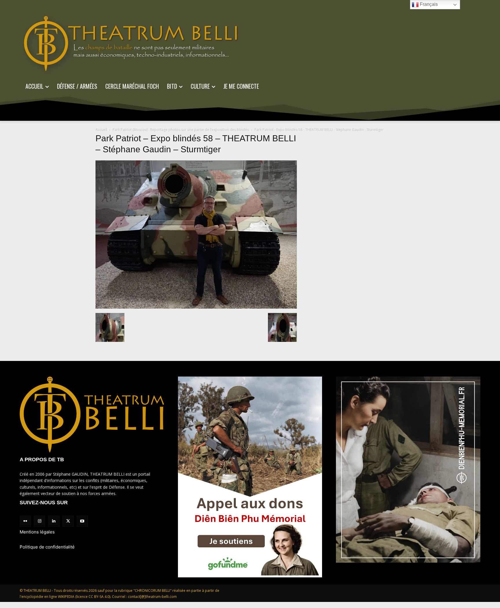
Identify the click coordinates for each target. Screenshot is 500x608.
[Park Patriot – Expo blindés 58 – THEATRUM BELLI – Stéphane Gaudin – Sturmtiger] (196, 307)
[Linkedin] (53, 521)
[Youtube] (82, 521)
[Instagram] (39, 521)
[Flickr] (25, 521)
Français (428, 4)
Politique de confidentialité (47, 547)
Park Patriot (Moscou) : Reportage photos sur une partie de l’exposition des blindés (181, 129)
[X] (68, 521)
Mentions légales (37, 532)
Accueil (101, 129)
